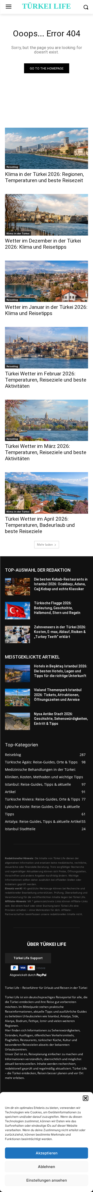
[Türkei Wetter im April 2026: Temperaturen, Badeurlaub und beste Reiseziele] (46, 493)
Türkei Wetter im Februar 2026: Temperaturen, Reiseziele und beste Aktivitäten (45, 380)
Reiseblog (12, 167)
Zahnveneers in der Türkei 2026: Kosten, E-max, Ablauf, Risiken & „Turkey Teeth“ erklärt (60, 632)
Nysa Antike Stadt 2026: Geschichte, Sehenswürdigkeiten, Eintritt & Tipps (61, 719)
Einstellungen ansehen (46, 1180)
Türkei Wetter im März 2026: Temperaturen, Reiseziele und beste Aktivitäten (45, 452)
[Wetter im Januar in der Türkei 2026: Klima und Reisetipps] (46, 281)
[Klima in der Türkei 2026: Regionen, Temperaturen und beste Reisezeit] (46, 148)
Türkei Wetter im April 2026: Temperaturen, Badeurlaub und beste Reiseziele (40, 525)
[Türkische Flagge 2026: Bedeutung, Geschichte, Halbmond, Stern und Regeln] (17, 610)
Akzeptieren (47, 1153)
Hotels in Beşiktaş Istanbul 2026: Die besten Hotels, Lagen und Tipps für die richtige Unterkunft (60, 671)
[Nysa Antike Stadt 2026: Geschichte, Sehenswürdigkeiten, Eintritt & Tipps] (17, 721)
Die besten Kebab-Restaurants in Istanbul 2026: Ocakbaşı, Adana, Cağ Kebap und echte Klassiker (61, 584)
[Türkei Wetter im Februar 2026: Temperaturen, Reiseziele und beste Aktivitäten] (46, 347)
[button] (85, 1098)
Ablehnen (46, 1166)
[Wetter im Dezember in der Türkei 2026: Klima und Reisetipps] (46, 215)
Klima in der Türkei (18, 233)
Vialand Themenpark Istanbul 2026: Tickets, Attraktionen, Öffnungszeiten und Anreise (58, 695)
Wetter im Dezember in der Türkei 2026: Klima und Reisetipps (43, 244)
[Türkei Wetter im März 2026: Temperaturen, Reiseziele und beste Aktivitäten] (46, 420)
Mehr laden (45, 544)
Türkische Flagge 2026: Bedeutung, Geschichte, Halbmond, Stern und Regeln (57, 608)
